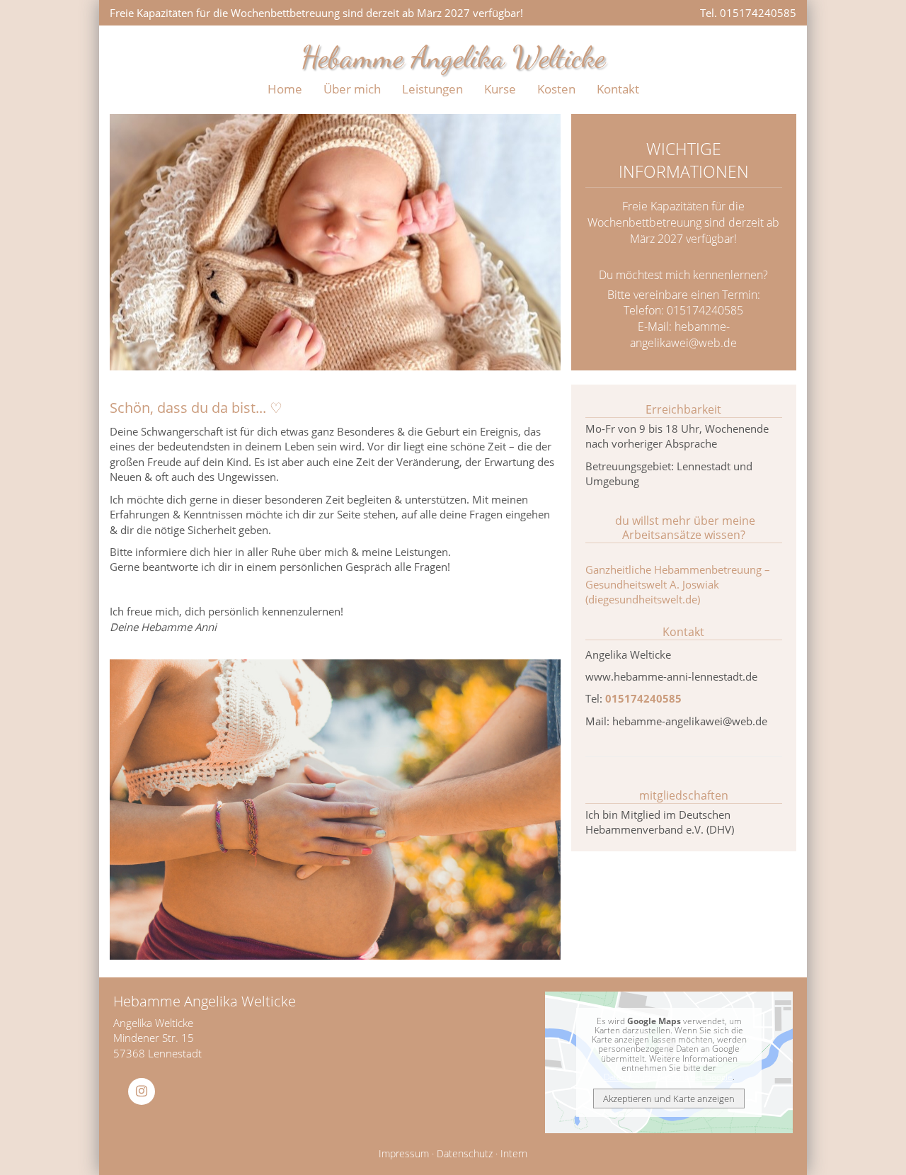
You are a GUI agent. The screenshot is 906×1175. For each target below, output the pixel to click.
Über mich (352, 89)
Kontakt (618, 89)
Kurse (500, 89)
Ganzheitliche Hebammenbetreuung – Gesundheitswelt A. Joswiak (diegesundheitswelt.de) (677, 584)
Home (285, 89)
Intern (513, 1153)
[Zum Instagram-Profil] (138, 1091)
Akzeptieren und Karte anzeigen (669, 1098)
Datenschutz (465, 1153)
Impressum (404, 1153)
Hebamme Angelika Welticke (453, 57)
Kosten (556, 89)
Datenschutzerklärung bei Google (668, 1077)
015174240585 (643, 698)
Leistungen (432, 89)
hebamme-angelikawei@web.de (683, 335)
